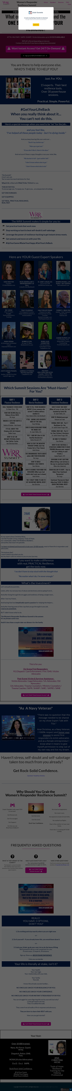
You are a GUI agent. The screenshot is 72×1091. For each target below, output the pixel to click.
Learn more (36, 24)
